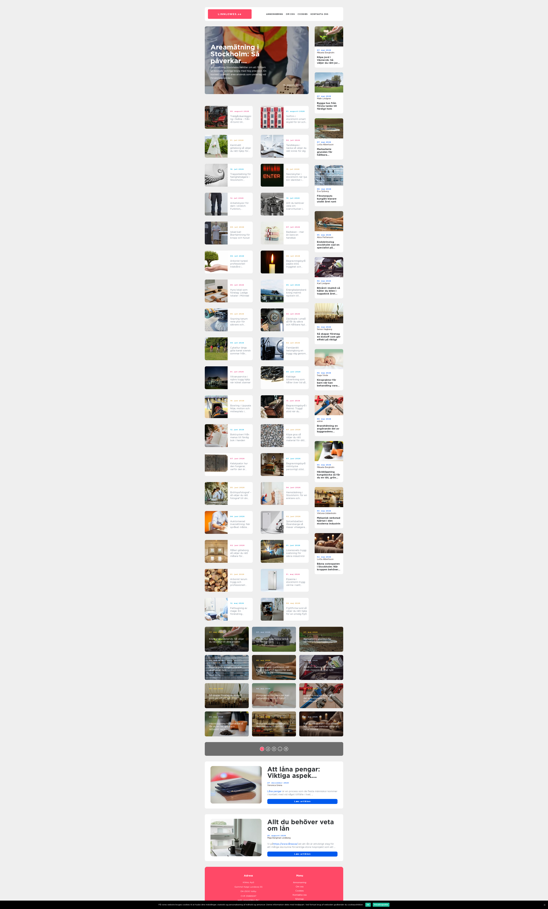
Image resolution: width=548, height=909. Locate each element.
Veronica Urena (274, 785)
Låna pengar (274, 791)
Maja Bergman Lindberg (279, 838)
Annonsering (274, 14)
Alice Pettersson (325, 237)
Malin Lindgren (295, 87)
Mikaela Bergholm (325, 53)
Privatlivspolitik (381, 905)
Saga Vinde (322, 375)
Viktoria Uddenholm (326, 513)
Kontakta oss (319, 14)
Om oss (290, 14)
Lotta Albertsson (325, 145)
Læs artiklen (302, 801)
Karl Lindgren (323, 283)
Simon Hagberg (324, 329)
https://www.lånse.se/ (285, 844)
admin (320, 421)
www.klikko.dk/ (251, 900)
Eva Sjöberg (323, 191)
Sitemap (299, 899)
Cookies (303, 14)
